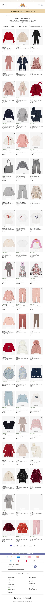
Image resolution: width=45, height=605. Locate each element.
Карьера (30, 579)
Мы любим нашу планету (23, 573)
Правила (30, 585)
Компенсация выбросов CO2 (11, 590)
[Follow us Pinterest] (26, 561)
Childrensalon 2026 (20, 601)
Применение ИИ (32, 583)
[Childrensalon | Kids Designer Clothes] (22, 4)
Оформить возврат (11, 579)
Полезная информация (33, 586)
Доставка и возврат (11, 577)
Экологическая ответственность (11, 592)
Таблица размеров (11, 584)
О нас (9, 582)
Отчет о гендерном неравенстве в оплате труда (11, 587)
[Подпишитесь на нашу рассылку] (35, 566)
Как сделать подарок (32, 577)
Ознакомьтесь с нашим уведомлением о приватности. (16, 569)
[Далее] (34, 545)
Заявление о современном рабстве (33, 589)
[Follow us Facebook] (11, 561)
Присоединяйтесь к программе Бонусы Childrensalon (22, 553)
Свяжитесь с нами (11, 580)
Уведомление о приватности (31, 581)
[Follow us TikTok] (34, 561)
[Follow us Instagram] (18, 561)
